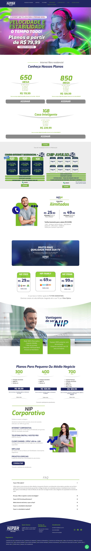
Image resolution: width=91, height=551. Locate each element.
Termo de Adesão (78, 540)
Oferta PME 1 (81, 542)
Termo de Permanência (42, 540)
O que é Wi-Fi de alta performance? (22, 499)
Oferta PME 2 (9, 544)
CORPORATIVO (61, 2)
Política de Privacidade (57, 532)
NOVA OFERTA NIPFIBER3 (42, 542)
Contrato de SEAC (19, 540)
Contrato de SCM (10, 540)
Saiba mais (23, 289)
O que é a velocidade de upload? (21, 509)
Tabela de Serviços (68, 540)
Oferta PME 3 (16, 544)
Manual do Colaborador (27, 544)
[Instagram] (74, 529)
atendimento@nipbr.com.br (58, 527)
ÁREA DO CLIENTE (52, 4)
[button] (1, 32)
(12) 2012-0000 (55, 530)
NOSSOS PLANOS (28, 2)
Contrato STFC (9, 542)
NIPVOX (37, 2)
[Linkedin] (81, 529)
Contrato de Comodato (30, 540)
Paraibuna (41, 530)
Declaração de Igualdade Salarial (68, 542)
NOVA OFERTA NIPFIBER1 (19, 542)
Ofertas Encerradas (54, 542)
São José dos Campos (43, 529)
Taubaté (40, 531)
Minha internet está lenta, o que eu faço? (24, 502)
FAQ (68, 2)
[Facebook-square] (78, 529)
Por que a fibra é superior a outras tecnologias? (25, 496)
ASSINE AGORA (75, 2)
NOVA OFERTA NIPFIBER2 (30, 542)
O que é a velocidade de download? (22, 506)
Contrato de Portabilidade (55, 540)
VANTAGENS (52, 2)
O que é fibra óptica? (18, 483)
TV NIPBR (44, 2)
